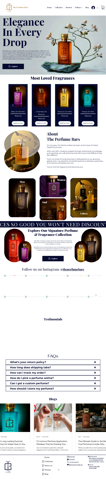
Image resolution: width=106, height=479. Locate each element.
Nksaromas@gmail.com (76, 457)
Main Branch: (93, 449)
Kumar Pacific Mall (94, 459)
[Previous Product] (13, 98)
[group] (53, 98)
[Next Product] (93, 98)
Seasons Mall (92, 461)
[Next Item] (95, 287)
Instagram (72, 449)
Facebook (72, 452)
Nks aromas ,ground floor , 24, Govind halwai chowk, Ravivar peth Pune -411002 (96, 452)
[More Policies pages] (82, 7)
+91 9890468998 (74, 455)
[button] (103, 7)
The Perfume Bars (20, 7)
